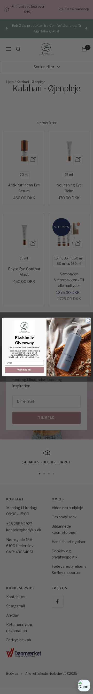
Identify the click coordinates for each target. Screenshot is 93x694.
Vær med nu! (24, 369)
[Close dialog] (88, 320)
